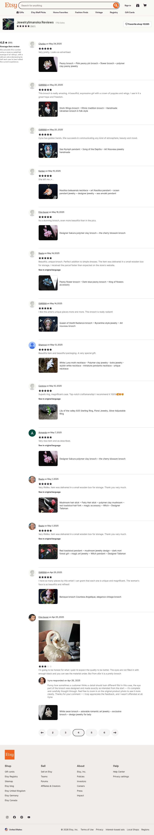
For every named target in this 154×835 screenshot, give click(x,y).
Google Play (38, 811)
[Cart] (145, 5)
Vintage (99, 12)
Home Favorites (60, 12)
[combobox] (65, 5)
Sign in (128, 5)
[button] (13, 829)
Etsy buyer (43, 212)
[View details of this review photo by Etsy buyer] (59, 641)
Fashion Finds (81, 12)
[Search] (116, 5)
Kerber (41, 171)
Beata (41, 253)
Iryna (50, 680)
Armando (42, 432)
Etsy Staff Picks (38, 12)
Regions (145, 829)
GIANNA (42, 85)
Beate (41, 479)
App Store (15, 811)
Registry (114, 12)
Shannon (42, 344)
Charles (42, 44)
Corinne (42, 386)
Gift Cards (130, 12)
